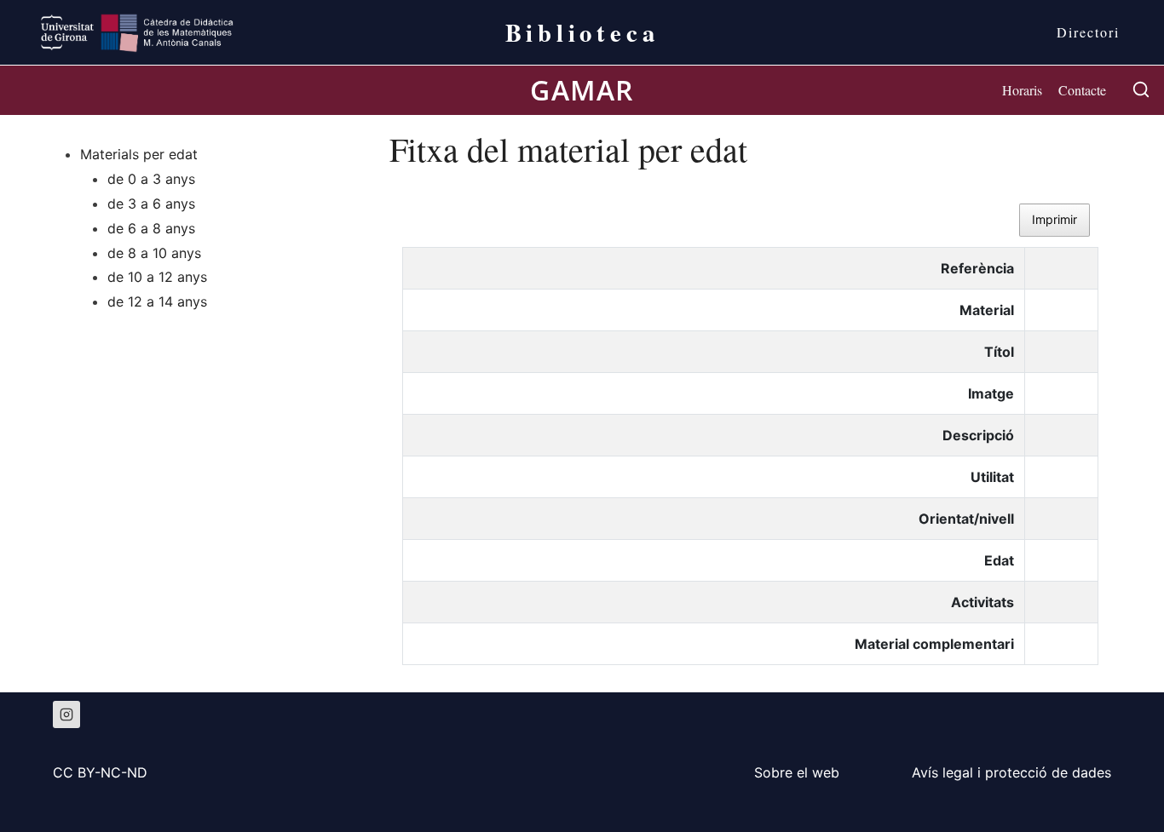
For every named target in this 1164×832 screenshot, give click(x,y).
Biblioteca (582, 32)
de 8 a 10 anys (154, 252)
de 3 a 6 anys (151, 203)
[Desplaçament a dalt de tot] (1121, 781)
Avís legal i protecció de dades (1011, 772)
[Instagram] (66, 714)
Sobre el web (796, 772)
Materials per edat (139, 154)
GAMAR (582, 90)
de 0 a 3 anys (151, 178)
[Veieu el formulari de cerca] (1141, 90)
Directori (1088, 32)
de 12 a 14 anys (157, 301)
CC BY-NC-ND (100, 772)
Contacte (1082, 90)
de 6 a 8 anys (151, 227)
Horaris (1022, 90)
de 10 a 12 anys (157, 276)
